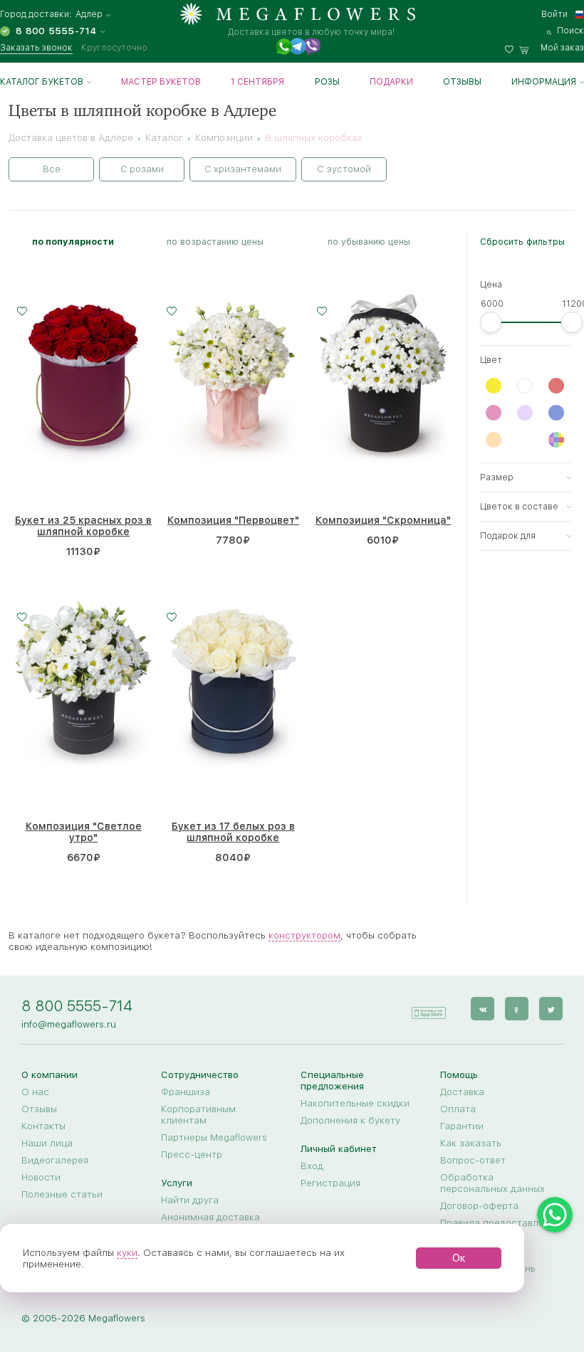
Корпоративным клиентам (198, 1114)
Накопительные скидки (355, 1103)
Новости (41, 1177)
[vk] (482, 1008)
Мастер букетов (161, 82)
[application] (428, 1008)
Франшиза (185, 1091)
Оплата (458, 1108)
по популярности (73, 241)
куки (127, 1252)
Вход (312, 1165)
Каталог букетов (41, 82)
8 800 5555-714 (76, 1006)
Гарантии (462, 1125)
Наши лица (47, 1142)
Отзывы (462, 82)
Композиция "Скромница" (383, 520)
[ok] (516, 1008)
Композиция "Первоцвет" (233, 520)
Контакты (43, 1125)
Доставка (462, 1091)
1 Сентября (257, 82)
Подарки (391, 82)
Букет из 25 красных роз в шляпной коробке (83, 525)
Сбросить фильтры (522, 241)
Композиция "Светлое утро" (84, 831)
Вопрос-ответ (473, 1160)
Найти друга (190, 1199)
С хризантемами (242, 169)
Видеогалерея (54, 1160)
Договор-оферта (479, 1205)
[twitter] (551, 1008)
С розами (142, 169)
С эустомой (344, 169)
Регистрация (330, 1182)
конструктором (304, 935)
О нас (35, 1091)
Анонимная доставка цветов (210, 1222)
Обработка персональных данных (492, 1182)
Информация (543, 82)
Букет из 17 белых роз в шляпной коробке (233, 831)
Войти (554, 14)
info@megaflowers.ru (68, 1024)
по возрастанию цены (215, 241)
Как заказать (470, 1142)
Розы (327, 82)
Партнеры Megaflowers (214, 1137)
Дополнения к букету (350, 1120)
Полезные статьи (62, 1194)
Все (52, 169)
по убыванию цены (369, 241)
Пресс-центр (191, 1154)
